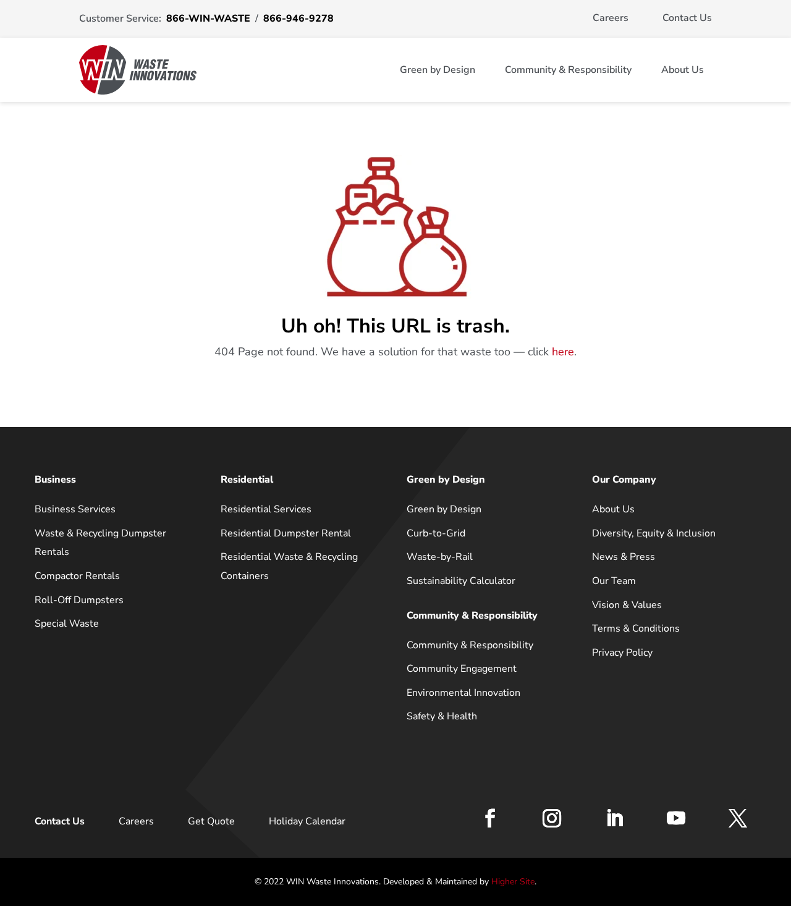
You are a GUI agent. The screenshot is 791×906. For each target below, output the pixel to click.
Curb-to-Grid (436, 533)
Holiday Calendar (307, 821)
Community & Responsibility (568, 70)
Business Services (75, 509)
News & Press (623, 557)
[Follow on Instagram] (551, 818)
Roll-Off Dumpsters (79, 600)
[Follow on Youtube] (676, 818)
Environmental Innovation (463, 693)
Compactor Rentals (77, 576)
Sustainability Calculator (461, 581)
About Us (682, 70)
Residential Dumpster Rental (286, 533)
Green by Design (437, 70)
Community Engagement (462, 668)
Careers (610, 18)
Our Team (614, 581)
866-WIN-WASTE (208, 18)
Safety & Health (442, 716)
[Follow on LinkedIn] (614, 818)
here (563, 351)
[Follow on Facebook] (490, 818)
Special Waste (67, 623)
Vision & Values (627, 605)
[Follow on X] (737, 818)
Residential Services (266, 509)
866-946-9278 (298, 18)
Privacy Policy (622, 652)
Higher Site (513, 881)
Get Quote (211, 821)
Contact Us (687, 18)
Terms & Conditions (636, 628)
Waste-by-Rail (440, 557)
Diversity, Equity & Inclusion (654, 533)
